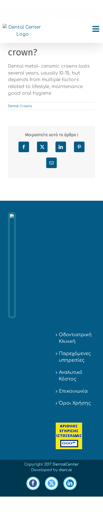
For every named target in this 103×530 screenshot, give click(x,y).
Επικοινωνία (73, 391)
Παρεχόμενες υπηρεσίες (75, 357)
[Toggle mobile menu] (96, 29)
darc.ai (65, 470)
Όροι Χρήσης (75, 403)
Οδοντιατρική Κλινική (75, 338)
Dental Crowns (20, 106)
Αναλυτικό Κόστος (70, 376)
